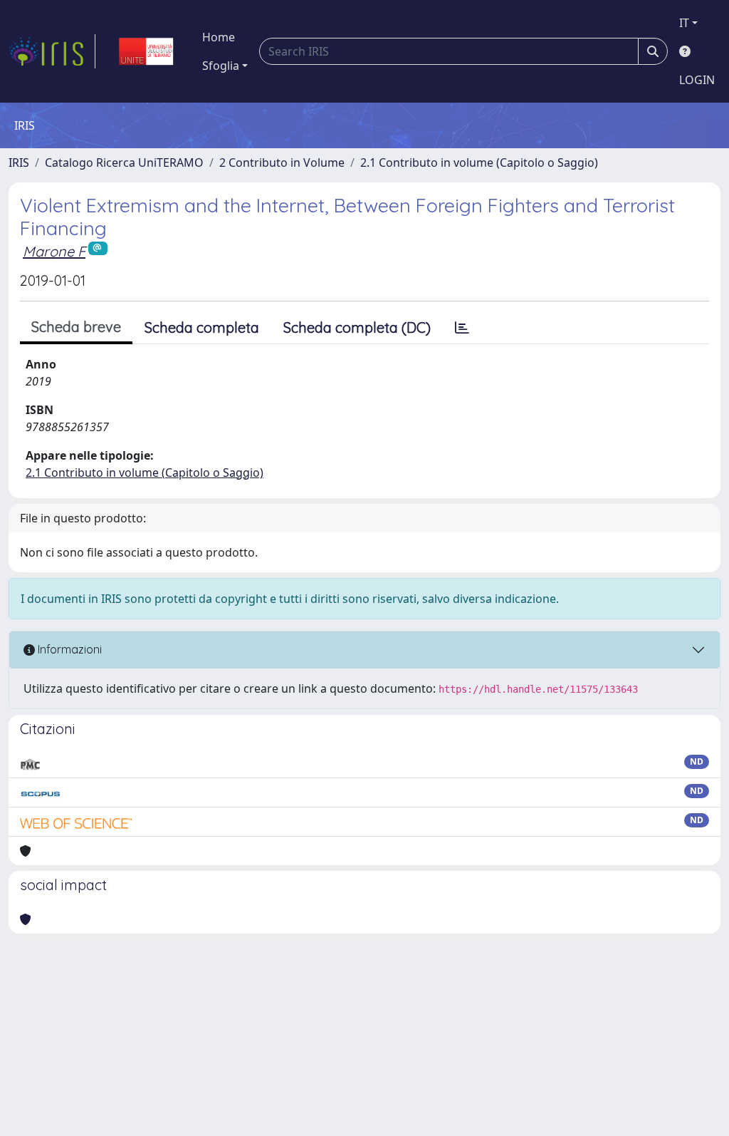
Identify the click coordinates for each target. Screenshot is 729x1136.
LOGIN (697, 80)
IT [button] (684, 23)
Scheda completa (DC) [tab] (357, 327)
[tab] (462, 328)
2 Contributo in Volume (282, 162)
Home (218, 37)
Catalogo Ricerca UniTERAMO (124, 162)
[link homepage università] (146, 51)
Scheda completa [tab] (202, 327)
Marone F (54, 251)
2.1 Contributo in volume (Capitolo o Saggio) (479, 162)
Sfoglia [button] (220, 65)
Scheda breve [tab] (76, 327)
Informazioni (68, 649)
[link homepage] (52, 51)
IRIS (19, 162)
